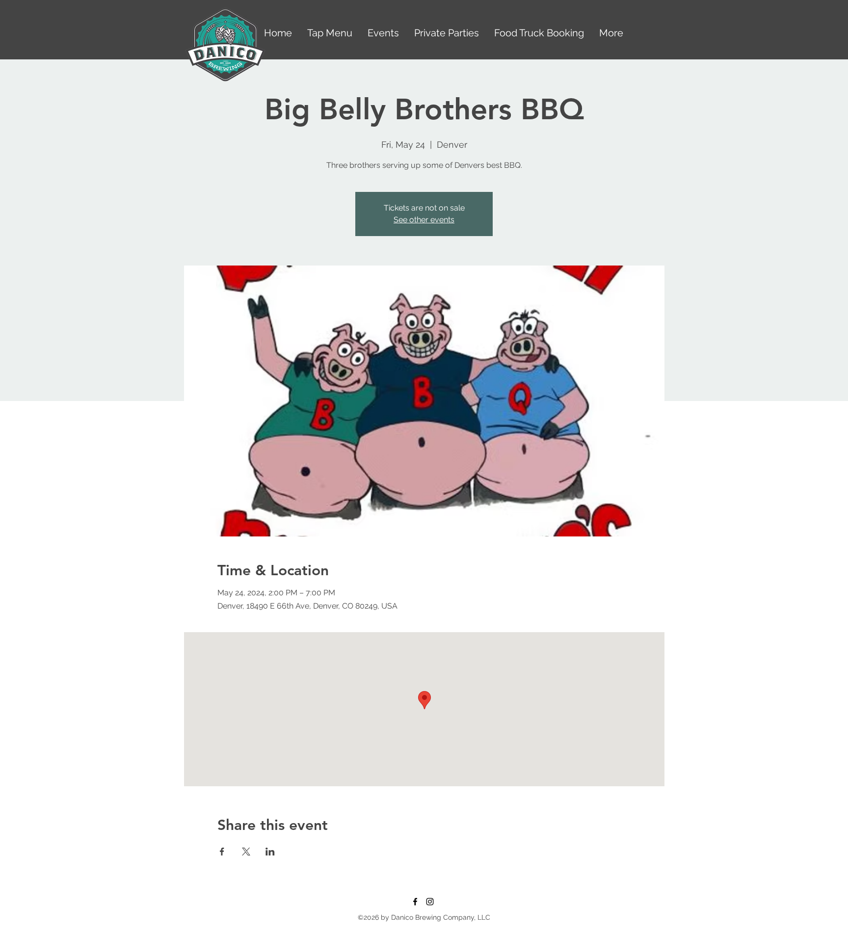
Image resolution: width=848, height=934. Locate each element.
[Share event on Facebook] (222, 851)
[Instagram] (430, 902)
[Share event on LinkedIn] (270, 851)
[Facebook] (415, 902)
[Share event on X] (246, 851)
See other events (424, 219)
